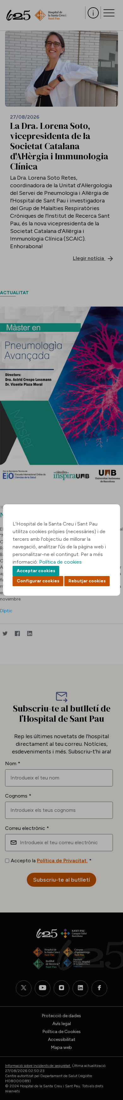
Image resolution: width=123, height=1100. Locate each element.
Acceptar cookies (36, 570)
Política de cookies (60, 562)
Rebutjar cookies (87, 581)
